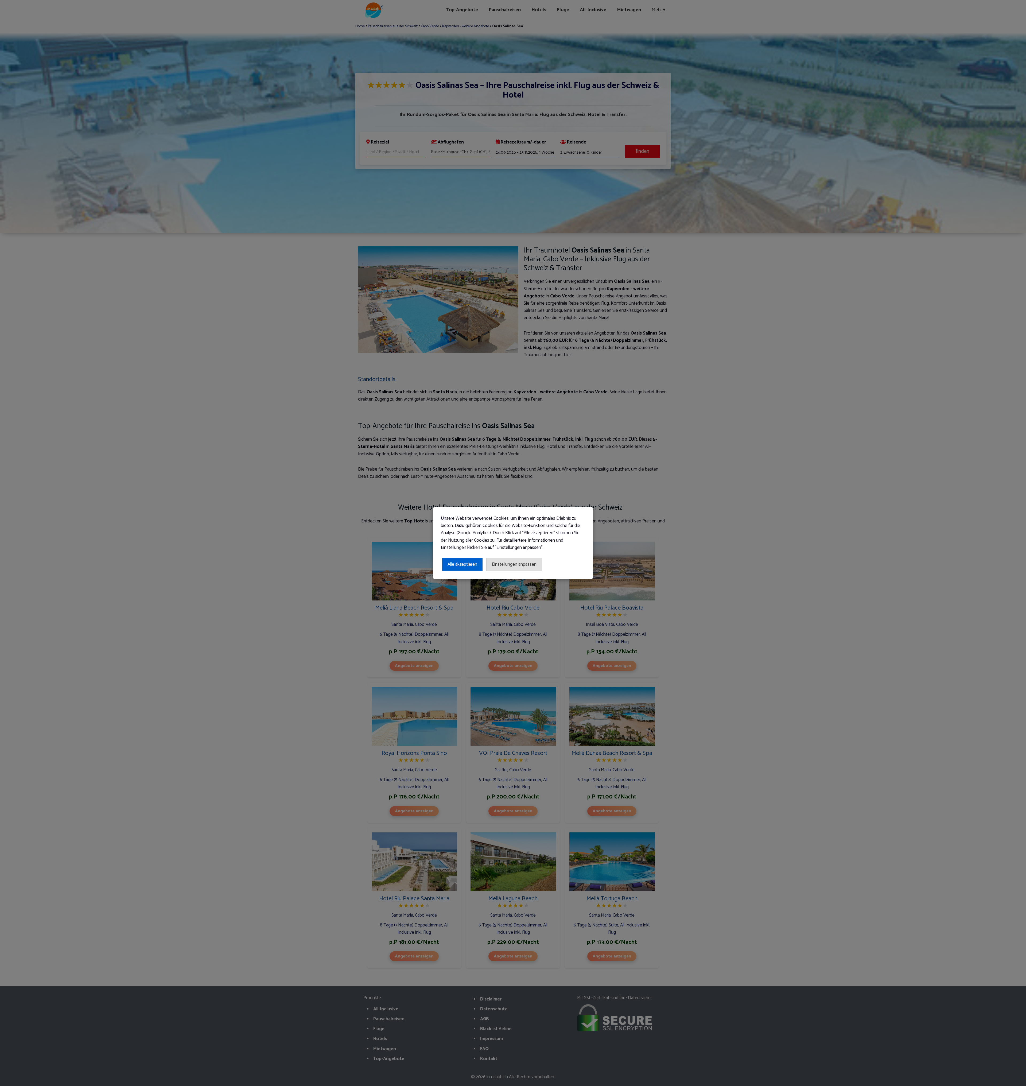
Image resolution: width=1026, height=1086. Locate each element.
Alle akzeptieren (462, 564)
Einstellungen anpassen (514, 564)
